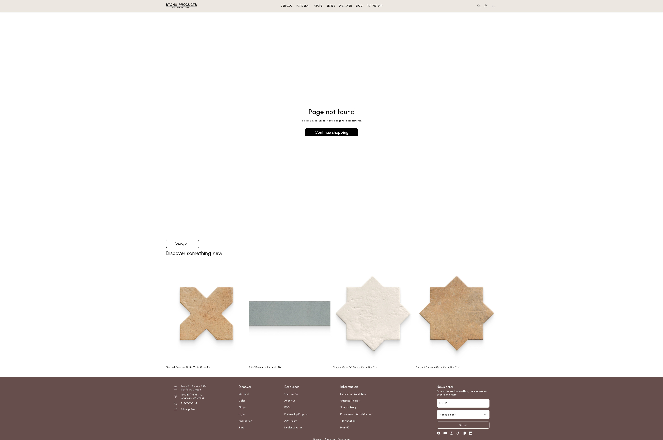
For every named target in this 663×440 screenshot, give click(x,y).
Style (242, 414)
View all (182, 243)
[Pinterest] (464, 433)
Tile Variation (347, 420)
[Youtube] (445, 433)
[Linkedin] (471, 433)
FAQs (287, 407)
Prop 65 (344, 427)
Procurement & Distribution (356, 414)
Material (244, 393)
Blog (241, 427)
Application (245, 420)
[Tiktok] (458, 433)
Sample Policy (348, 407)
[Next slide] (242, 313)
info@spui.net (188, 409)
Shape (242, 407)
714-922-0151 (189, 403)
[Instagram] (451, 433)
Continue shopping (331, 132)
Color (242, 400)
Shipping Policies (349, 400)
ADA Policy (290, 420)
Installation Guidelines (353, 393)
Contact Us (291, 393)
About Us (289, 400)
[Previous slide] (171, 313)
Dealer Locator (293, 427)
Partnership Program (296, 414)
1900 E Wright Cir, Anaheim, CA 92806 (192, 396)
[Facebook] (439, 433)
